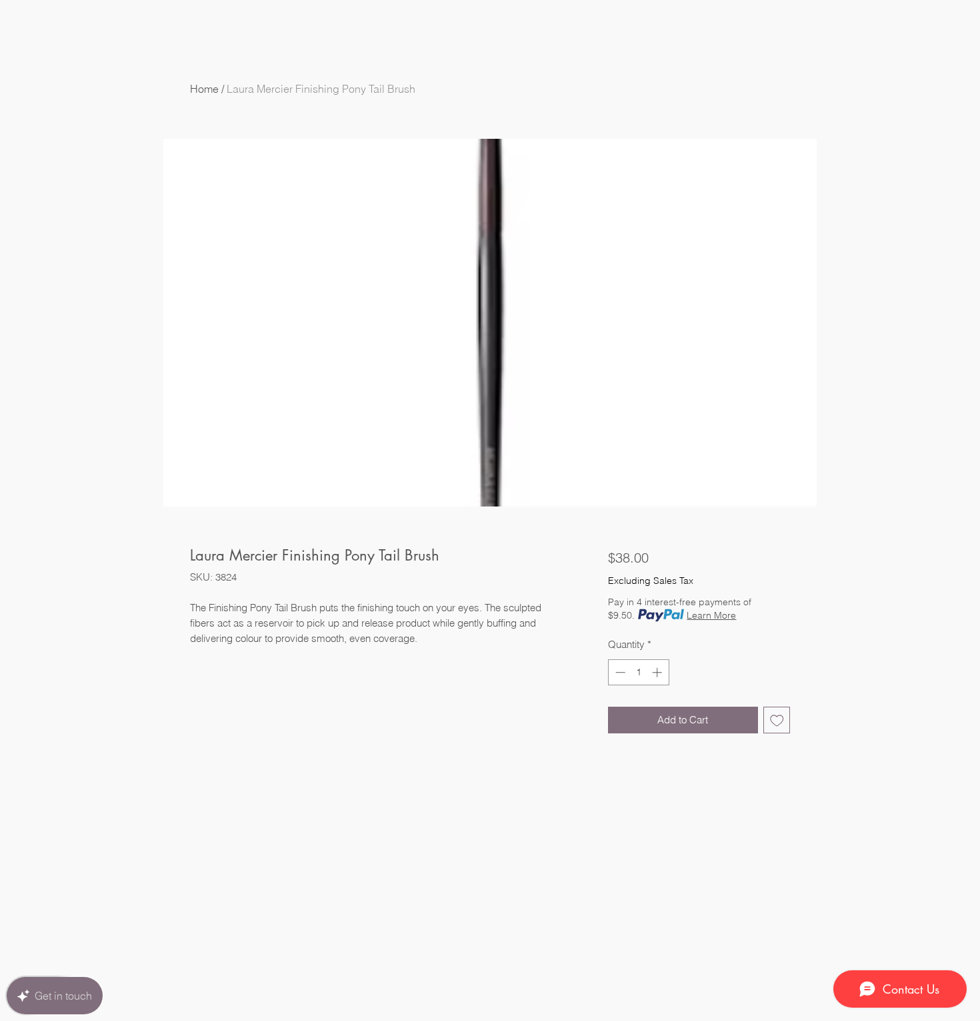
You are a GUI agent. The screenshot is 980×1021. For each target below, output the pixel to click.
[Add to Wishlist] (777, 720)
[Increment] (658, 672)
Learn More (711, 615)
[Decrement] (619, 672)
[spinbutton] (638, 672)
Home (204, 88)
